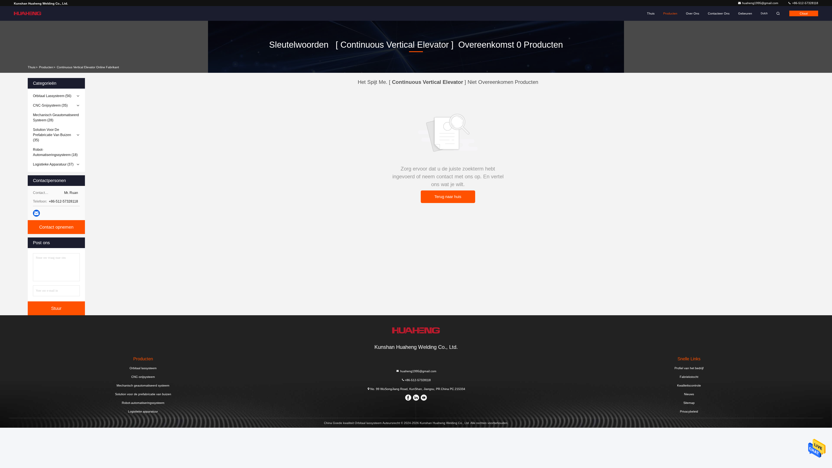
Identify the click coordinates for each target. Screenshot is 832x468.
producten (46, 67)
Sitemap (689, 403)
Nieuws (689, 394)
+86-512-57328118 (804, 3)
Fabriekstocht (689, 377)
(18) (55, 152)
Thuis (651, 13)
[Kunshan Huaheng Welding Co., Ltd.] (27, 13)
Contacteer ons (719, 13)
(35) (50, 105)
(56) (52, 96)
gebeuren (745, 13)
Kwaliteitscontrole (689, 385)
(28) (56, 117)
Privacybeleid (689, 411)
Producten (670, 13)
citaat (804, 13)
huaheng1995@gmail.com (760, 3)
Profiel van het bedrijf (689, 368)
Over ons (692, 13)
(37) (53, 164)
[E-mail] (36, 213)
